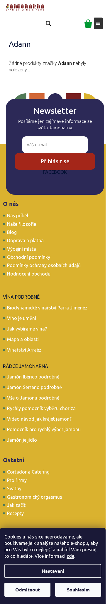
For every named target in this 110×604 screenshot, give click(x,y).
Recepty (15, 513)
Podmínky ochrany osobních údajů (44, 265)
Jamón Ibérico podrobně (33, 376)
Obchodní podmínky (28, 257)
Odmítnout (27, 589)
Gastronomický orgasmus (34, 497)
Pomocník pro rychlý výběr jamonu (44, 429)
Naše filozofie (21, 224)
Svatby (14, 488)
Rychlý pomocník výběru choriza (41, 408)
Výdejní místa (21, 249)
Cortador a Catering (28, 471)
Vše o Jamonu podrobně (33, 397)
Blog (12, 232)
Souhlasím (78, 589)
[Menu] (98, 23)
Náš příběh (18, 215)
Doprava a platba (25, 240)
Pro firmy (17, 480)
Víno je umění (21, 318)
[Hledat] (48, 23)
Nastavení (53, 571)
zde (70, 556)
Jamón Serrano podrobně (34, 387)
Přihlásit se (55, 161)
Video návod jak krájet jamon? (39, 419)
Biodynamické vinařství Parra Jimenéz (47, 307)
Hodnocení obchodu (28, 273)
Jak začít (16, 505)
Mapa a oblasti (23, 339)
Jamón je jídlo (22, 440)
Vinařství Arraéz (24, 349)
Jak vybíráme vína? (27, 328)
